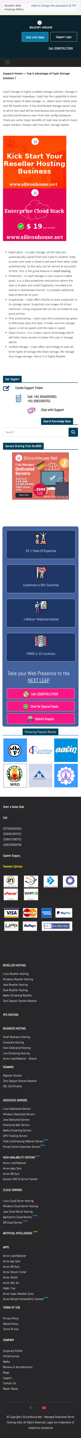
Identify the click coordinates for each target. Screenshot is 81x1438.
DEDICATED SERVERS (15, 1100)
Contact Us (9, 1383)
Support (7, 1378)
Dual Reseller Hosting (15, 990)
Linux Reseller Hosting (16, 974)
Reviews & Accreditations (17, 1367)
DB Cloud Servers (13, 1222)
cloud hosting (61, 271)
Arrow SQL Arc (11, 1283)
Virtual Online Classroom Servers (21, 1147)
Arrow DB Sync (11, 1174)
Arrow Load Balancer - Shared (19, 1058)
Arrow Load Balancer (14, 1163)
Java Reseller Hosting (15, 985)
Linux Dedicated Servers (17, 1109)
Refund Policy (10, 1324)
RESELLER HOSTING (14, 965)
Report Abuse (10, 1389)
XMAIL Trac (9, 1288)
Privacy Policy (11, 1318)
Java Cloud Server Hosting (18, 1212)
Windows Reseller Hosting (18, 979)
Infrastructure (11, 1356)
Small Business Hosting (16, 1037)
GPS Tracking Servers (15, 1136)
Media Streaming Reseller (17, 995)
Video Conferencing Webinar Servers (23, 1141)
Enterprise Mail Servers (16, 1125)
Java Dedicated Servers (16, 1120)
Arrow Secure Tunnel (14, 1272)
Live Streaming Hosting (16, 1053)
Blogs (6, 1372)
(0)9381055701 (12, 834)
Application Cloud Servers (18, 1217)
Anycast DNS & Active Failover (20, 1179)
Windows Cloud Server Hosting (20, 1206)
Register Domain (12, 1075)
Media (6, 1362)
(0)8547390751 (12, 839)
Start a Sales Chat (13, 807)
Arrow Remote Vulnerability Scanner (23, 1299)
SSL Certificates (12, 1086)
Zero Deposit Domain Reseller (20, 1001)
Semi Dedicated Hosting (17, 1048)
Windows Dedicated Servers (19, 1114)
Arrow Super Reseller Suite (18, 1294)
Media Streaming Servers (17, 1130)
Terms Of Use (10, 1329)
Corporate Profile (12, 1351)
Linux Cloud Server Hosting (18, 1201)
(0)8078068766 (12, 845)
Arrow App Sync (11, 1261)
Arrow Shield (10, 1277)
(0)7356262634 (12, 829)
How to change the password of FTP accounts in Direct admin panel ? (53, 7)
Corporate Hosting (13, 1042)
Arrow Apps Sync (12, 1168)
